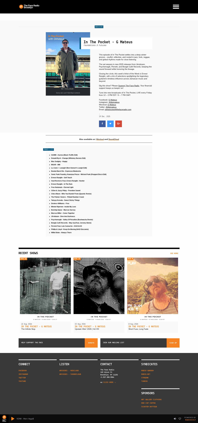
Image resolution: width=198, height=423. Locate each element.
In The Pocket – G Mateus (36, 326)
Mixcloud (100, 139)
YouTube (22, 381)
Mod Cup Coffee (148, 403)
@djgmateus (114, 102)
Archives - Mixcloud (69, 371)
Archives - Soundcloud (70, 374)
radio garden (147, 371)
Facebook (23, 371)
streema (144, 378)
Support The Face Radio (128, 86)
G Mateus (113, 100)
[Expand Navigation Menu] (176, 7)
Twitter (22, 378)
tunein (144, 381)
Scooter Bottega (149, 407)
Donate (91, 343)
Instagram (23, 374)
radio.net (145, 374)
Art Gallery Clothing (151, 400)
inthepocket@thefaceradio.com (118, 109)
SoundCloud (113, 139)
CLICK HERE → (109, 382)
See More (174, 254)
